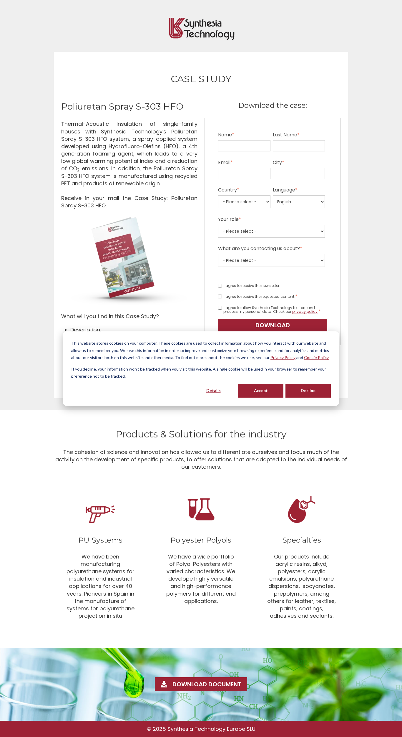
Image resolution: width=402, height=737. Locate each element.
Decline (308, 390)
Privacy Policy (282, 357)
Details (213, 390)
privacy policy (305, 311)
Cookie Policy (316, 357)
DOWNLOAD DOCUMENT (206, 684)
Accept (261, 390)
